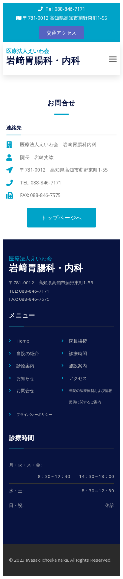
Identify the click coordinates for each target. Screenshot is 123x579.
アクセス (78, 378)
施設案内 (78, 366)
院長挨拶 (78, 341)
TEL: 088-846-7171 (40, 182)
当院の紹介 (27, 353)
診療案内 (25, 366)
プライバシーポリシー (34, 414)
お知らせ (25, 378)
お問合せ (25, 390)
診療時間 (78, 353)
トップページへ (61, 217)
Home (22, 341)
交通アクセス (62, 33)
